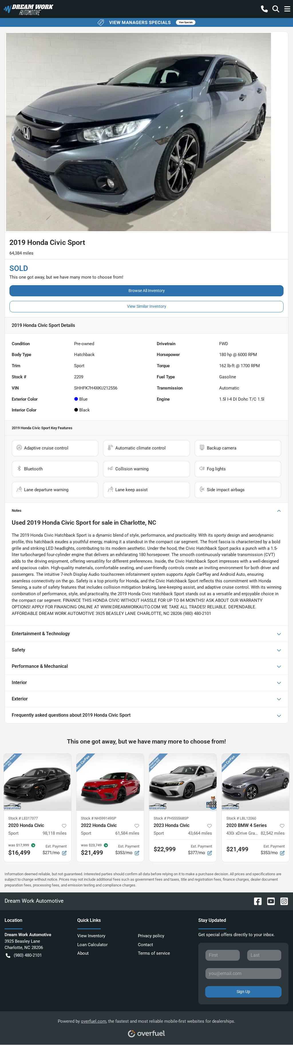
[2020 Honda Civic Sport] (37, 782)
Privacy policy (151, 935)
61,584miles (127, 833)
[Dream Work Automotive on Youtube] (268, 901)
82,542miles (273, 833)
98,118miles (55, 833)
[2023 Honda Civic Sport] (183, 782)
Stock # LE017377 (23, 818)
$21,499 (237, 849)
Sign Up (243, 991)
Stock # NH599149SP (98, 818)
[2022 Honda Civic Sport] (110, 782)
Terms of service (154, 953)
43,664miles (200, 833)
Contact (145, 944)
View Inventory (91, 935)
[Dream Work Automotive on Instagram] (281, 901)
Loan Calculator (92, 944)
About (83, 953)
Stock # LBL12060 (241, 818)
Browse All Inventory (146, 290)
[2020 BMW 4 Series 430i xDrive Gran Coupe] (255, 782)
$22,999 (165, 849)
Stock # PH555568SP (171, 818)
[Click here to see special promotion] (146, 22)
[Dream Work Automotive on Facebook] (255, 901)
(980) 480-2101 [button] (28, 955)
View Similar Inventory (146, 306)
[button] (264, 9)
